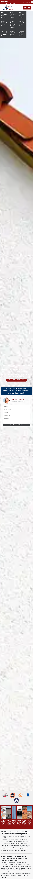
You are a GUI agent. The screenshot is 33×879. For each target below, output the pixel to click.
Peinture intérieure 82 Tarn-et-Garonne (4, 23)
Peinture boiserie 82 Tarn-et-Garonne (21, 23)
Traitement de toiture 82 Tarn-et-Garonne (22, 33)
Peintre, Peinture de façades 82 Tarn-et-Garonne (13, 24)
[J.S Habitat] (8, 7)
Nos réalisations (16, 380)
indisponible (6, 1)
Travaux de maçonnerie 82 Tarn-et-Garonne (4, 33)
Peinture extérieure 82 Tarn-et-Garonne (21, 15)
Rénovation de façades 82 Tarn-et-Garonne (4, 15)
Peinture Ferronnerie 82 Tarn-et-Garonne (13, 15)
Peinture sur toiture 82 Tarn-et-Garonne (13, 33)
